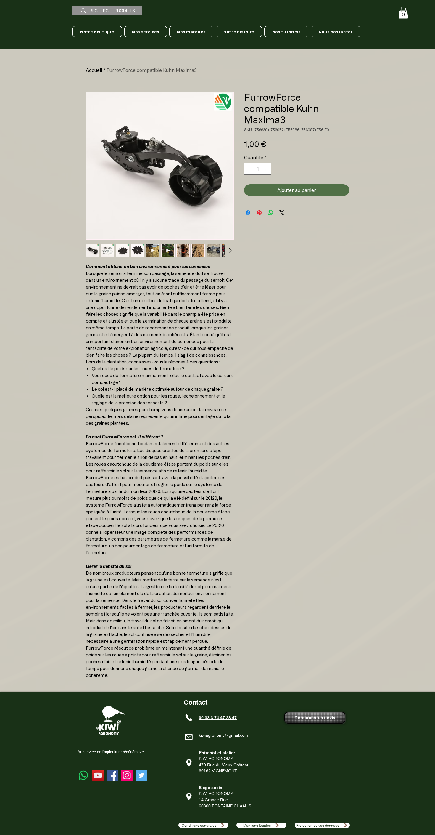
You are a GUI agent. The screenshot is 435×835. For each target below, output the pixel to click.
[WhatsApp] (83, 775)
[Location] (189, 763)
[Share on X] (281, 212)
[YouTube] (98, 775)
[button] (403, 13)
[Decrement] (249, 168)
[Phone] (189, 717)
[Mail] (189, 737)
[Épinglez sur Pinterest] (259, 212)
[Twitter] (141, 775)
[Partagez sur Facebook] (248, 212)
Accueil (94, 70)
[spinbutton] (257, 168)
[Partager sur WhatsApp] (270, 212)
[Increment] (266, 168)
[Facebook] (112, 775)
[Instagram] (127, 775)
